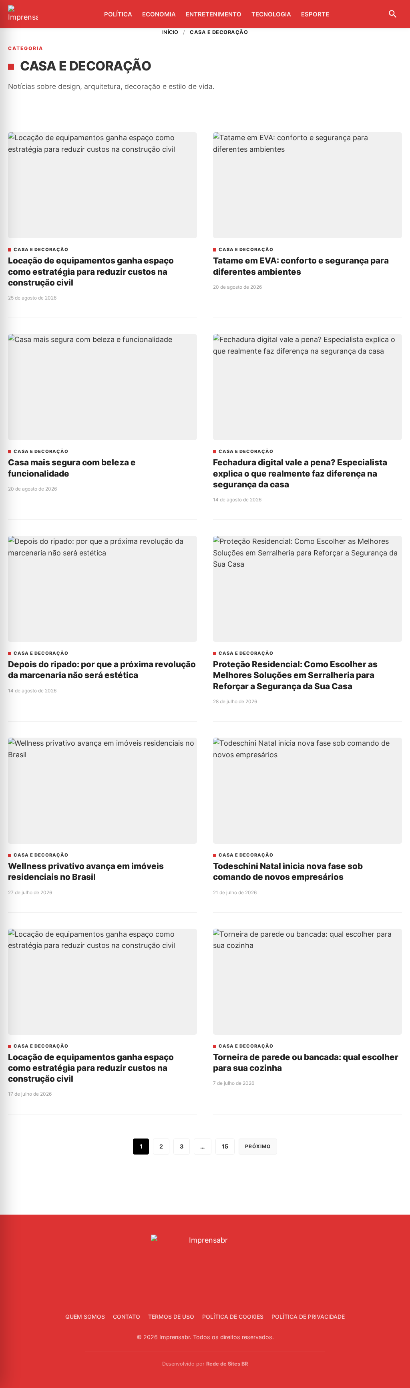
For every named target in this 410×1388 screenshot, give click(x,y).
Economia (159, 14)
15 (225, 1146)
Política (118, 14)
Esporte (315, 14)
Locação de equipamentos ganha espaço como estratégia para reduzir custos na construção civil (91, 271)
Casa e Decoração (41, 249)
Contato (126, 1316)
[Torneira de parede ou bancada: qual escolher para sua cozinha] (307, 982)
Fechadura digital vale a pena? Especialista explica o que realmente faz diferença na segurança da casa (300, 473)
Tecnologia (271, 14)
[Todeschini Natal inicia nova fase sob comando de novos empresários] (307, 791)
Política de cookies (232, 1316)
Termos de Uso (171, 1316)
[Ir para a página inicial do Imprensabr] (23, 14)
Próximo (258, 1146)
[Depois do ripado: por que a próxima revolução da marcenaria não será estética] (102, 589)
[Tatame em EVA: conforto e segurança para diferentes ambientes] (307, 185)
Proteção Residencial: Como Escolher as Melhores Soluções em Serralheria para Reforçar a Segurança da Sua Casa (295, 675)
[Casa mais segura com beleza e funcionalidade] (102, 387)
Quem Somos (85, 1316)
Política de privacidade (308, 1316)
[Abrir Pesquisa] (393, 14)
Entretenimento (213, 14)
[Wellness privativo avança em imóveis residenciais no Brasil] (102, 791)
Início (170, 32)
